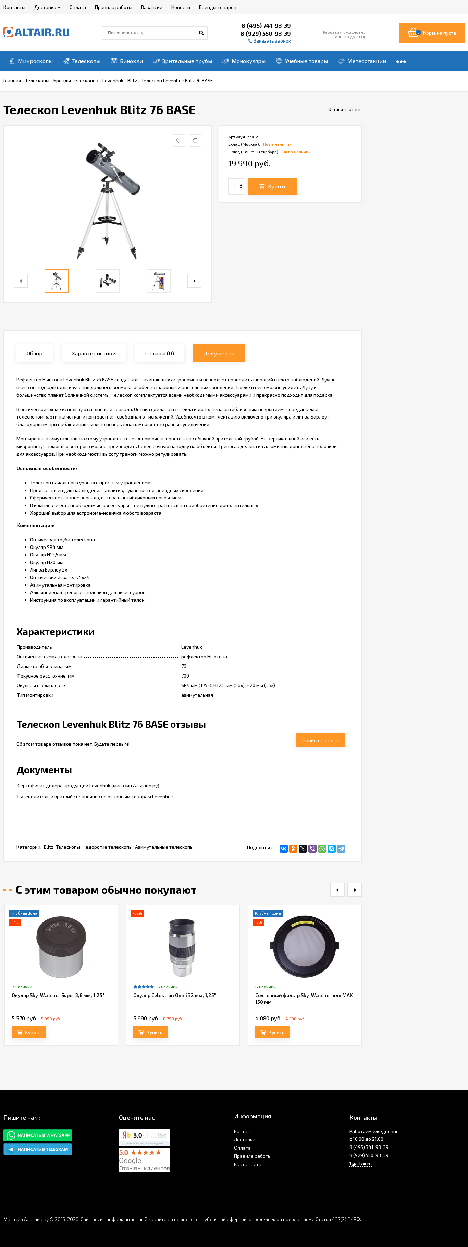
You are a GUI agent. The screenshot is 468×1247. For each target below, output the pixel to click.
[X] (303, 849)
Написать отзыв (320, 740)
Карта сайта (247, 1164)
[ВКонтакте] (284, 849)
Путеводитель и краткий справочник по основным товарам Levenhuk (95, 796)
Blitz (48, 847)
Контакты (245, 1131)
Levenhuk (191, 647)
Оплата (242, 1148)
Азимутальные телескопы (164, 847)
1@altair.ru (360, 1163)
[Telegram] (341, 849)
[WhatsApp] (322, 849)
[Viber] (312, 849)
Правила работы (252, 1156)
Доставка (244, 1139)
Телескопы (68, 847)
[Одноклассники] (293, 849)
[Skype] (332, 849)
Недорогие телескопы (108, 847)
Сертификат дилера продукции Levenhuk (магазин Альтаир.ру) (88, 785)
